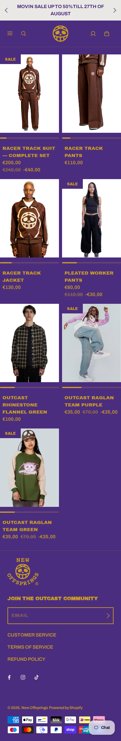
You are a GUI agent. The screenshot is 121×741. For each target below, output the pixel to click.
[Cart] (107, 33)
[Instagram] (23, 677)
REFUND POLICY (26, 659)
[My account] (93, 33)
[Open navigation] (14, 33)
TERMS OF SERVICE (30, 647)
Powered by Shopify (66, 708)
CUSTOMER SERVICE (31, 634)
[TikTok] (36, 677)
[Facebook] (9, 677)
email (19, 615)
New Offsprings (34, 708)
